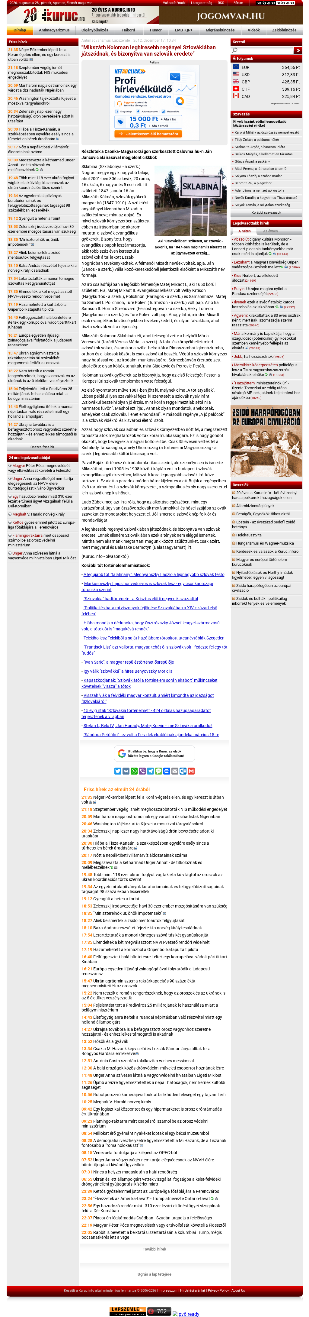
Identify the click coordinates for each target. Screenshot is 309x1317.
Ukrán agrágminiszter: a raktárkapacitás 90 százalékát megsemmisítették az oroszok (34, 358)
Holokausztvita (249, 535)
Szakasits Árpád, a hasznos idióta (258, 147)
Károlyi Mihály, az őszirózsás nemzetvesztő (265, 132)
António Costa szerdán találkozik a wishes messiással (143, 1060)
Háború (128, 30)
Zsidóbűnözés (284, 30)
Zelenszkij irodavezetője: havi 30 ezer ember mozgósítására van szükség (42, 229)
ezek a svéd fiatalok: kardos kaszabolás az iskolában (263, 304)
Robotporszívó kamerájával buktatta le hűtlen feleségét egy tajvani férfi (159, 1094)
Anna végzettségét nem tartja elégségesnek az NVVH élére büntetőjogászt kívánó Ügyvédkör (40, 483)
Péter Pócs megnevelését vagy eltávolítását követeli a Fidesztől (39, 468)
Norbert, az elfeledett (255, 278)
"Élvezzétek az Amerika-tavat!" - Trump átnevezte (151, 1198)
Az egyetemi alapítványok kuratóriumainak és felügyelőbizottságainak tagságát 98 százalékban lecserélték (39, 202)
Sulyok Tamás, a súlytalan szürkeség (261, 205)
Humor (156, 30)
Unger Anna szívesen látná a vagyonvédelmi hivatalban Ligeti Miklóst (157, 1075)
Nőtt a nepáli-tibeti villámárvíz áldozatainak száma (38, 149)
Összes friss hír (42, 447)
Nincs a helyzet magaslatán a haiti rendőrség (135, 1172)
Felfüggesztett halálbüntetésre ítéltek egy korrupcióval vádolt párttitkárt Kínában (42, 322)
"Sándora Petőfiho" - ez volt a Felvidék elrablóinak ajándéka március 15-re (151, 734)
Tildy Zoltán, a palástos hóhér (255, 140)
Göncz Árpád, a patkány (251, 161)
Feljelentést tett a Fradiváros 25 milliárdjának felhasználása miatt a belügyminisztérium (40, 394)
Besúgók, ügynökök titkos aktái (263, 514)
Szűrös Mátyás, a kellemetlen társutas (262, 154)
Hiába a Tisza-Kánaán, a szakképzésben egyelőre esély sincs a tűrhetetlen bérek (41, 134)
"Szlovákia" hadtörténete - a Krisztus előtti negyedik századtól (141, 598)
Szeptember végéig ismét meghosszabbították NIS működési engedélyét (38, 72)
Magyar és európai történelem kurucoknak (259, 562)
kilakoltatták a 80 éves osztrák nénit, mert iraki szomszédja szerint (266, 320)
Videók (254, 30)
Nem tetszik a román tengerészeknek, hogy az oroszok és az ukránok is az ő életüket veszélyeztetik (41, 376)
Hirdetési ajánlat (192, 1291)
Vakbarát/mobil (174, 3)
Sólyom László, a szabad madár (257, 176)
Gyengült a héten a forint (34, 218)
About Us (238, 1291)
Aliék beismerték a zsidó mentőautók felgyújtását (34, 255)
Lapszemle (121, 40)
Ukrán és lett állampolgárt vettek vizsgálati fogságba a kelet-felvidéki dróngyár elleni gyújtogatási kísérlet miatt (151, 1181)
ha (259, 356)
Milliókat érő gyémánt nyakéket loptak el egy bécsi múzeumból (151, 1133)
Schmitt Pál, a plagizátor (252, 183)
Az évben (270, 231)
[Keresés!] (298, 50)
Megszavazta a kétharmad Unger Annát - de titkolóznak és (41, 165)
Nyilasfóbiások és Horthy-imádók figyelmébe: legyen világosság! (262, 575)
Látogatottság (201, 3)
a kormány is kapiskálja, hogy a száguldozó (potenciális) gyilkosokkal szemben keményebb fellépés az (264, 340)
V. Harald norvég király (38, 514)
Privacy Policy (218, 1291)
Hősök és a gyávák (110, 1041)
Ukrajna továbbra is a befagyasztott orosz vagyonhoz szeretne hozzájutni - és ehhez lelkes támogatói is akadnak (42, 431)
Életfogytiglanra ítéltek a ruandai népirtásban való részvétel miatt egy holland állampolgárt (40, 411)
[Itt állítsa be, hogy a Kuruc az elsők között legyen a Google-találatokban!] (154, 761)
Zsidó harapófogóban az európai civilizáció (261, 588)
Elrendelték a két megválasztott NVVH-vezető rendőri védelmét (40, 294)
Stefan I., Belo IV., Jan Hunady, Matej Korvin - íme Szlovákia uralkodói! (148, 725)
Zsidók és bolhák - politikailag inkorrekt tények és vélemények (259, 601)
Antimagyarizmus (54, 30)
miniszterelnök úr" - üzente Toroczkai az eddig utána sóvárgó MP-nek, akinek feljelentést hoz (266, 390)
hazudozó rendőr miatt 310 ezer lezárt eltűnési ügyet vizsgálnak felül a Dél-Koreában (40, 501)
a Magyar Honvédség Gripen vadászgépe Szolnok (266, 264)
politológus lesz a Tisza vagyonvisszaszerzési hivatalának (265, 370)
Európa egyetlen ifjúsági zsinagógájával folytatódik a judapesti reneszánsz (40, 340)
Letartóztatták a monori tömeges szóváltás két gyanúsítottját (41, 281)
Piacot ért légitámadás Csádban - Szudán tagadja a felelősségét (152, 1217)
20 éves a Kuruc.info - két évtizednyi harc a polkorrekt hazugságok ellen (264, 495)
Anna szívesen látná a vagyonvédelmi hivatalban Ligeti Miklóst (42, 555)
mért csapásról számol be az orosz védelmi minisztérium (38, 540)
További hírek (154, 1249)
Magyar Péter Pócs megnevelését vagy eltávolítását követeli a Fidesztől (159, 1225)
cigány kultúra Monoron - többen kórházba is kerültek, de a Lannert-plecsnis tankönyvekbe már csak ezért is (262, 246)
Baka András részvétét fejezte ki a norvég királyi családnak (42, 268)
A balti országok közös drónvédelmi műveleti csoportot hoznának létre (158, 1068)
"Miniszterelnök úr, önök (33, 242)
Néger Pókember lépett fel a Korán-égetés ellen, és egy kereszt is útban (39, 54)
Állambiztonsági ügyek (255, 505)
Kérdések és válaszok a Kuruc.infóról (267, 551)
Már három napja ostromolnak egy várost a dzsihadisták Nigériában (42, 87)
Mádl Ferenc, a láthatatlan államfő (259, 169)
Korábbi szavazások (266, 213)
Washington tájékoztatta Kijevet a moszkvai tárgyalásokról (42, 100)
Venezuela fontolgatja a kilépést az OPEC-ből (135, 1152)
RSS (221, 3)
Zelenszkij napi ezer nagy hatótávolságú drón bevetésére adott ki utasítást (41, 116)
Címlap (20, 30)
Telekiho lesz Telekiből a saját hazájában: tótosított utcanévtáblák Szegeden (154, 638)
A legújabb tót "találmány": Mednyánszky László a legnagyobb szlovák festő (154, 574)
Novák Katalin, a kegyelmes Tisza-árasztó (264, 198)
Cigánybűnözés (94, 30)
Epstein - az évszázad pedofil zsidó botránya (263, 524)
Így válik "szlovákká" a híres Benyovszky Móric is (128, 671)
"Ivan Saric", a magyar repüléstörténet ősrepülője (129, 662)
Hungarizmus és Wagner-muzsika (265, 543)
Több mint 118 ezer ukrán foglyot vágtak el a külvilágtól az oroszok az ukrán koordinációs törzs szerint (41, 183)
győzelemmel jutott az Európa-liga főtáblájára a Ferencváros (41, 524)
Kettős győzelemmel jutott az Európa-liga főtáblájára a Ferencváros (156, 1191)
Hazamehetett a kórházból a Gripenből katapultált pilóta (37, 307)
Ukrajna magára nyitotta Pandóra (259, 291)
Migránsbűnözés (220, 30)
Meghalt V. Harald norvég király (122, 1101)
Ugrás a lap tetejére (154, 1274)
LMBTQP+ (184, 30)
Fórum (238, 3)
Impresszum (168, 1291)
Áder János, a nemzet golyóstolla (258, 191)
